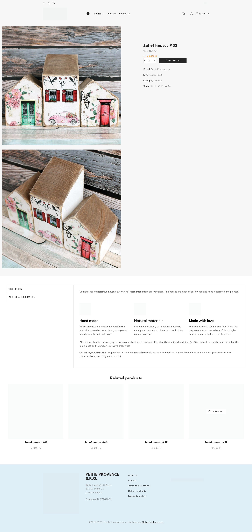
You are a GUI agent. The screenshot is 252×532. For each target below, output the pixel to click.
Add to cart (174, 60)
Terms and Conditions (139, 485)
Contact (132, 480)
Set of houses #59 (216, 442)
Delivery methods (137, 490)
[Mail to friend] (162, 86)
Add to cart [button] (37, 434)
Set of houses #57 (156, 442)
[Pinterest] (158, 86)
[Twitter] (152, 86)
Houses (158, 80)
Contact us (124, 13)
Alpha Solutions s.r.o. (152, 521)
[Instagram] (49, 3)
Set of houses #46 (95, 442)
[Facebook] (44, 3)
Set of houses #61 (35, 442)
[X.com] (54, 3)
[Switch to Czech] (205, 3)
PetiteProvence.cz (160, 69)
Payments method (137, 496)
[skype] (169, 86)
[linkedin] (166, 86)
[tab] (15, 289)
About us (111, 13)
